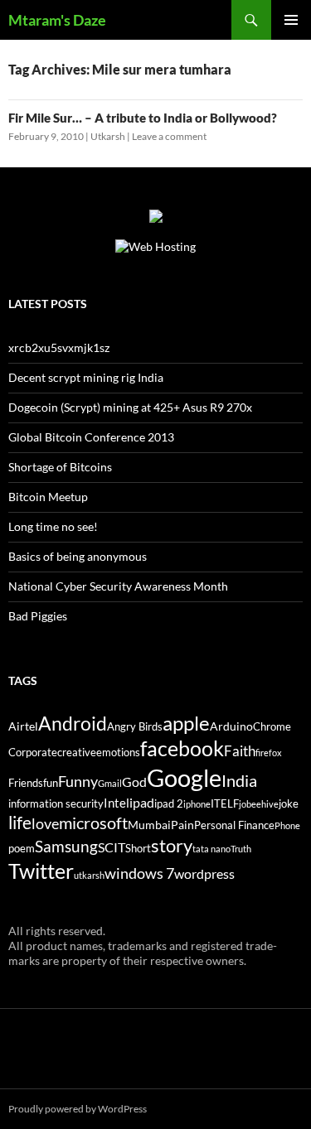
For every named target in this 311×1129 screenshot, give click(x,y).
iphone (197, 804)
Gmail (110, 783)
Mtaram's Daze (57, 20)
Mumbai (149, 825)
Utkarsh (107, 136)
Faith (239, 751)
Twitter (41, 870)
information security (56, 804)
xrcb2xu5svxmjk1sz (58, 347)
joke (289, 804)
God (134, 781)
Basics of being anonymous (77, 556)
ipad (141, 802)
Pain (182, 825)
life (20, 822)
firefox (268, 752)
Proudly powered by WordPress (77, 1108)
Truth (241, 848)
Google (184, 777)
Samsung (66, 846)
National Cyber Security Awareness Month (118, 586)
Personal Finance (234, 825)
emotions (118, 752)
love (45, 823)
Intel (116, 802)
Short (138, 848)
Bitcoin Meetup (48, 497)
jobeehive (259, 804)
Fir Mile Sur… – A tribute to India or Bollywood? (142, 117)
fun (50, 783)
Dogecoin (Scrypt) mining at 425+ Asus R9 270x (130, 407)
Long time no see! (53, 526)
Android (72, 723)
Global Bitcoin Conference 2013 (91, 437)
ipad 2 (168, 804)
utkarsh (89, 875)
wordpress (204, 873)
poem (21, 848)
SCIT (111, 847)
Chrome (272, 727)
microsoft (93, 822)
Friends (25, 783)
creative (76, 752)
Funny (78, 781)
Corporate (32, 752)
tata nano (211, 848)
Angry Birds (135, 727)
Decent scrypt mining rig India (85, 377)
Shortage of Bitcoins (60, 467)
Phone (287, 825)
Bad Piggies (37, 616)
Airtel (23, 726)
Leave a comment (169, 136)
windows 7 (139, 873)
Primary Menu (291, 20)
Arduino (231, 726)
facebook (182, 748)
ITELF (225, 804)
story (171, 845)
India (239, 780)
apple (186, 723)
